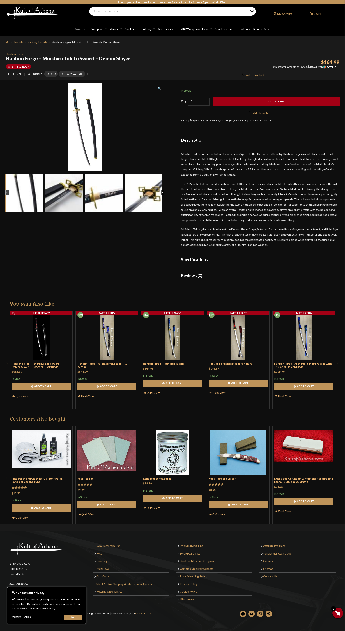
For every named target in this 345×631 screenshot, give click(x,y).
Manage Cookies (21, 616)
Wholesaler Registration (278, 553)
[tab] (260, 140)
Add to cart (276, 101)
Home (7, 41)
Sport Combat (224, 29)
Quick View (21, 396)
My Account (284, 13)
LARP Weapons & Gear (194, 29)
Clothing (146, 29)
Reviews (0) (191, 275)
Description (192, 140)
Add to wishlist (254, 74)
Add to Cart (43, 386)
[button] (287, 67)
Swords (80, 29)
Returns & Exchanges (109, 591)
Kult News (102, 568)
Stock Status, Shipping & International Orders (124, 584)
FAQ (99, 553)
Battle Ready (41, 313)
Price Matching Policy (193, 576)
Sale (267, 29)
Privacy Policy (188, 584)
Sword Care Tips (190, 553)
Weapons (97, 29)
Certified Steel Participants (196, 568)
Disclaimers (187, 599)
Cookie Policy (188, 591)
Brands (257, 29)
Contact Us (270, 576)
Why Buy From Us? (108, 545)
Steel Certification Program (197, 561)
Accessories (165, 29)
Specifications (194, 259)
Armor (114, 29)
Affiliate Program (274, 545)
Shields (129, 29)
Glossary (101, 561)
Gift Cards (102, 576)
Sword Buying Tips (191, 545)
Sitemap (268, 568)
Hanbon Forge (15, 53)
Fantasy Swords (37, 42)
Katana (51, 73)
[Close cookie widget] (73, 617)
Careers (268, 561)
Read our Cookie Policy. (42, 608)
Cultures (245, 29)
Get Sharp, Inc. (144, 613)
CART (317, 13)
